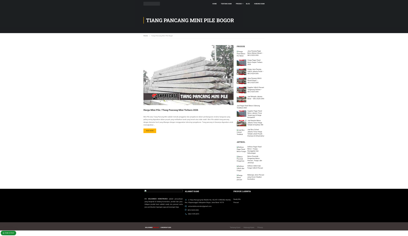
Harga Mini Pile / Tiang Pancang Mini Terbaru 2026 (170, 109)
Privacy (260, 227)
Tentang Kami (226, 4)
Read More (150, 130)
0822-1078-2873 (193, 214)
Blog (248, 4)
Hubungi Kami (259, 4)
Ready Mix (237, 199)
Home (214, 4)
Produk (239, 4)
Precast (236, 202)
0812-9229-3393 (193, 210)
